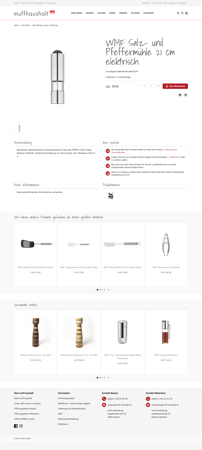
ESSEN (112, 13)
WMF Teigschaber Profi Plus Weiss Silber (122, 267)
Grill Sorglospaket (66, 398)
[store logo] (34, 13)
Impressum (63, 424)
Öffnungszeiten (38, 3)
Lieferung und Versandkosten (72, 408)
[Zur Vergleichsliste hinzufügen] (185, 95)
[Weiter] (109, 290)
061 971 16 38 (25, 3)
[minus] (144, 86)
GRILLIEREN (76, 13)
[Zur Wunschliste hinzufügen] (180, 95)
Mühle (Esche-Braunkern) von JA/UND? (79, 355)
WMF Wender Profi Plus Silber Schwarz (36, 267)
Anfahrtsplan (51, 3)
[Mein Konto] (182, 13)
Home (16, 25)
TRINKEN (123, 13)
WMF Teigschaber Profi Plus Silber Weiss (79, 267)
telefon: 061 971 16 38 (117, 398)
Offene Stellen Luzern (24, 418)
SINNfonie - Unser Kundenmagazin (74, 403)
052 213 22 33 (157, 3)
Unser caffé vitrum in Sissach (27, 403)
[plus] (158, 86)
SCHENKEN (148, 13)
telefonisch (175, 157)
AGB (60, 413)
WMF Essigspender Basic (166, 355)
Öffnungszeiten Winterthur (26, 413)
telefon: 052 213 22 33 (162, 398)
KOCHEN (101, 13)
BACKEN (90, 13)
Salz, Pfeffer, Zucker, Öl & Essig (45, 25)
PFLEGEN (135, 13)
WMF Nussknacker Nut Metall (166, 267)
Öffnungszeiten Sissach (25, 408)
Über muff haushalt (23, 398)
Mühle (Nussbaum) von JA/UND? (35, 355)
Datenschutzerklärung (68, 418)
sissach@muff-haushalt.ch (120, 404)
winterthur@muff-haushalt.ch (165, 404)
